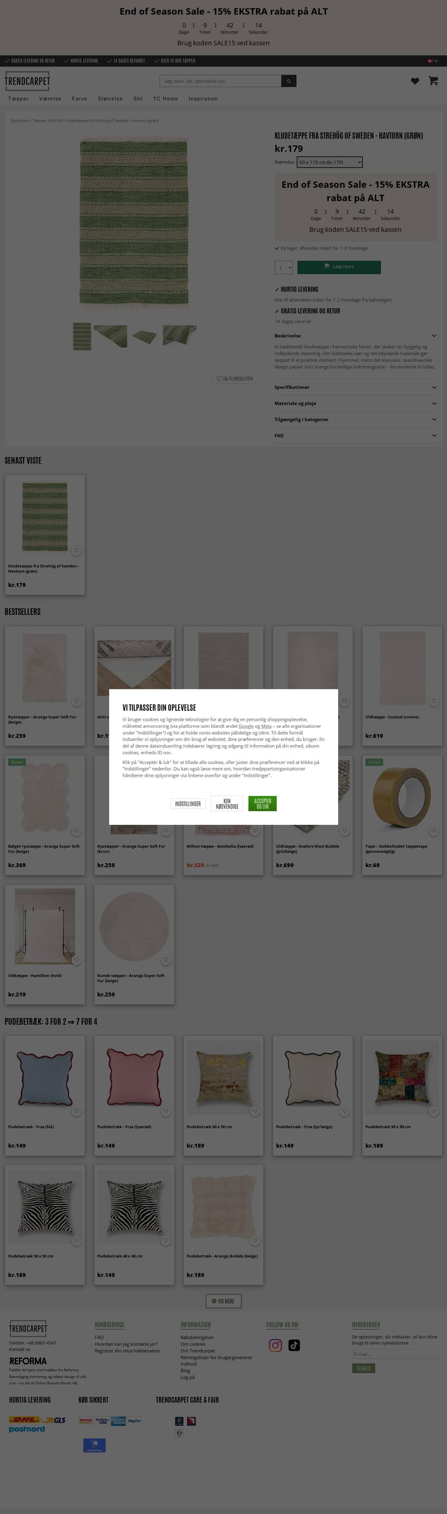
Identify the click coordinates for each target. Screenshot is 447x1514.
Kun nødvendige (227, 803)
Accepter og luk (262, 803)
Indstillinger (188, 804)
